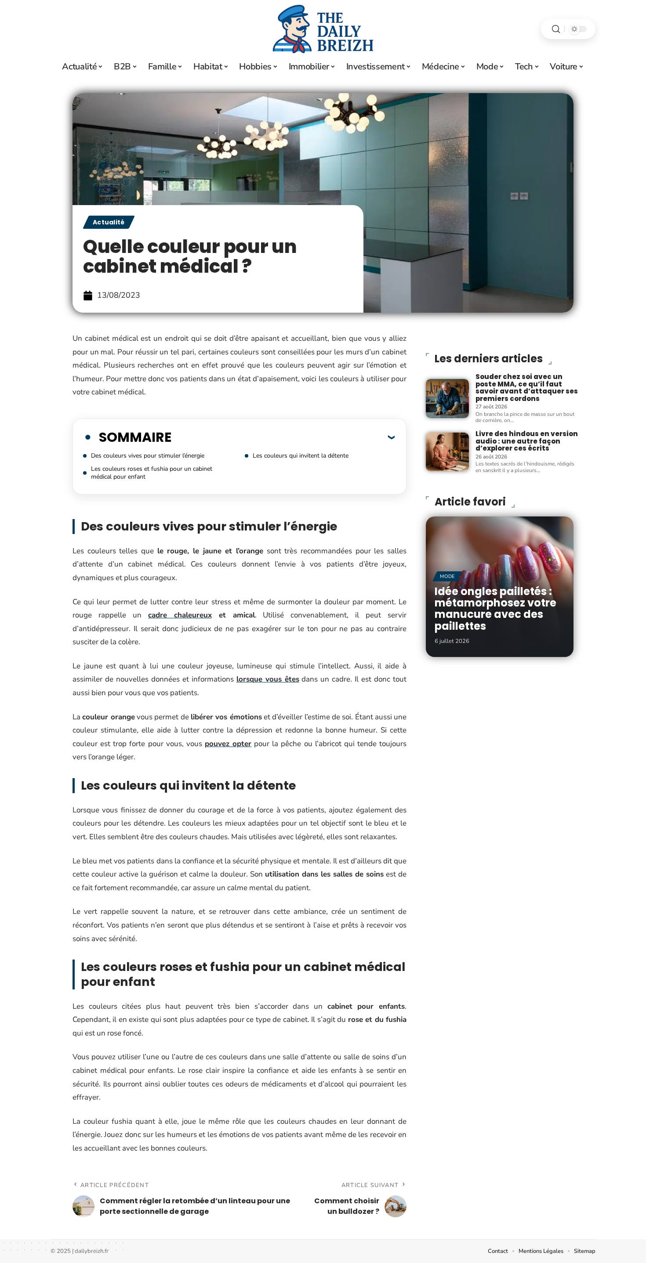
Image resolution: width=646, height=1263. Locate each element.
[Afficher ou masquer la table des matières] (283, 437)
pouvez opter (228, 744)
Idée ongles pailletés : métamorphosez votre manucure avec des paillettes (495, 608)
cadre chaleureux (180, 615)
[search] (556, 29)
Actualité (109, 222)
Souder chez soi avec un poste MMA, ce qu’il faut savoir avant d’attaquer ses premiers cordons (526, 387)
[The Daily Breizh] (323, 29)
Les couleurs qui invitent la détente (300, 455)
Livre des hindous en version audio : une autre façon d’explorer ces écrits (526, 441)
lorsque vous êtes (267, 679)
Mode (447, 576)
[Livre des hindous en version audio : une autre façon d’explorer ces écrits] (447, 452)
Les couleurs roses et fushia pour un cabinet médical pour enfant (151, 473)
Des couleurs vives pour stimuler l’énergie (147, 455)
